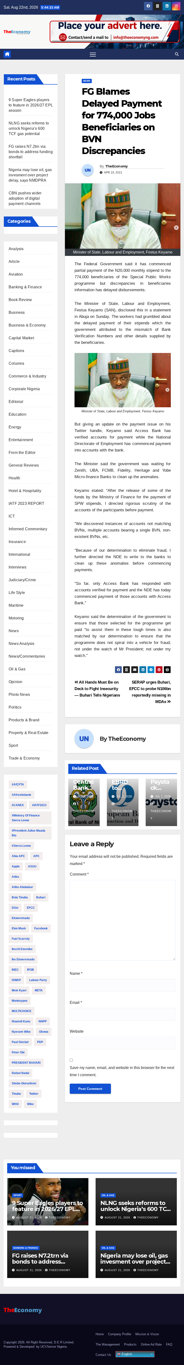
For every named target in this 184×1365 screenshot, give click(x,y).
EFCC (31, 907)
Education (17, 414)
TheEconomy (116, 166)
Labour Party (38, 980)
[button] (177, 54)
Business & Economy (27, 325)
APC (36, 856)
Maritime (16, 605)
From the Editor (22, 453)
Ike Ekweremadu (23, 959)
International (19, 554)
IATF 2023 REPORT (26, 503)
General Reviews (24, 465)
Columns (16, 363)
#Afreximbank (21, 795)
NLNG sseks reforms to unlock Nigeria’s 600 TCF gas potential (29, 128)
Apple (16, 866)
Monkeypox (20, 1000)
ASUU (32, 866)
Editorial (16, 402)
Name (76, 973)
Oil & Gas (17, 669)
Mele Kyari (19, 990)
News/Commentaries (27, 656)
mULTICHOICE (21, 1011)
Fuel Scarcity (21, 938)
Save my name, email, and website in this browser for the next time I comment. (122, 1071)
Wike (30, 1104)
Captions (16, 351)
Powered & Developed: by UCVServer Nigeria (35, 1346)
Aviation (16, 274)
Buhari (40, 897)
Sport (13, 745)
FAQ (169, 1344)
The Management (108, 1344)
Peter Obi (18, 1052)
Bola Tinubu (20, 897)
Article (14, 261)
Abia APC (18, 856)
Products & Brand (24, 720)
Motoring (16, 618)
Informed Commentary (28, 529)
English (126, 1354)
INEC (15, 969)
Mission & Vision (147, 1334)
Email (76, 1003)
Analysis (16, 249)
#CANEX (18, 805)
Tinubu (16, 1093)
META (39, 990)
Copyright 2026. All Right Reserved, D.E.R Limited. (39, 1342)
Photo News (19, 694)
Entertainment (21, 440)
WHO (15, 1104)
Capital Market (21, 338)
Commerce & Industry (27, 376)
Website (77, 1031)
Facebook (41, 928)
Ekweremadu (21, 918)
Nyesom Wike (21, 1031)
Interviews (17, 567)
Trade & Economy (24, 758)
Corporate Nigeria (24, 389)
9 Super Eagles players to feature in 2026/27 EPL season (31, 105)
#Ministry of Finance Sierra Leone (26, 818)
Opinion (15, 682)
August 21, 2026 (29, 1217)
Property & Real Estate (28, 733)
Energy (15, 427)
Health (14, 478)
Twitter (33, 1093)
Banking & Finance (25, 287)
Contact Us (103, 1355)
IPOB (30, 969)
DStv (15, 907)
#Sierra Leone (21, 845)
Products (130, 1344)
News (14, 631)
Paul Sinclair (20, 1042)
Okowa (43, 1031)
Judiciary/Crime (22, 580)
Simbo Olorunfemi (24, 1083)
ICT (12, 516)
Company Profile (119, 1334)
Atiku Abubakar (22, 887)
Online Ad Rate (151, 1344)
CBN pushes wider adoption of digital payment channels (25, 198)
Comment (79, 874)
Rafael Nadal (20, 1073)
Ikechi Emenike (22, 949)
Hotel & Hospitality (25, 491)
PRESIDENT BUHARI (26, 1062)
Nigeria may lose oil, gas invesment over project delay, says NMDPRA (30, 175)
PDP (40, 1042)
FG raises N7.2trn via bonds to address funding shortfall (31, 151)
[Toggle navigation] (93, 54)
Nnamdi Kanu (21, 1021)
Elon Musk (19, 928)
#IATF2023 (39, 805)
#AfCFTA (18, 784)
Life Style (17, 593)
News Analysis (21, 644)
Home (100, 1334)
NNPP (43, 1021)
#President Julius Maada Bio (28, 833)
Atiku (15, 876)
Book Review (20, 300)
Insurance (17, 542)
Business (17, 312)
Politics (15, 707)
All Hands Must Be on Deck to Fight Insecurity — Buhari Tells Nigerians (97, 689)
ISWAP (16, 980)
